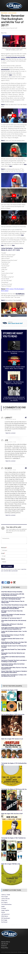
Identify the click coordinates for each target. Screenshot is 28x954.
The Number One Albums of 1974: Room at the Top (13, 789)
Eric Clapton (4, 902)
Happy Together (5, 910)
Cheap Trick (4, 900)
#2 (26, 468)
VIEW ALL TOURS (5, 894)
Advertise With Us (5, 941)
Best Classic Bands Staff (10, 28)
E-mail (3, 553)
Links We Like (4, 943)
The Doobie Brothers (6, 904)
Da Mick (8, 468)
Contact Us (4, 945)
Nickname (4, 547)
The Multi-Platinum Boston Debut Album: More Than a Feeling (14, 367)
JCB (6, 440)
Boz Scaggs (4, 920)
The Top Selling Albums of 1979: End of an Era (12, 714)
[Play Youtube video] (14, 115)
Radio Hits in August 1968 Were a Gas (10, 864)
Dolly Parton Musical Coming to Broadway (14, 352)
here (22, 235)
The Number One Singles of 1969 (9, 690)
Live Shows (12, 13)
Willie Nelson (4, 916)
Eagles (3, 906)
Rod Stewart (4, 922)
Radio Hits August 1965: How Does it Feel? (12, 813)
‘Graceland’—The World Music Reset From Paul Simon (14, 382)
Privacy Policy (4, 947)
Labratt (8, 418)
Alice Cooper (4, 896)
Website (3, 559)
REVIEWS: (4, 13)
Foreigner (3, 908)
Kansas (3, 912)
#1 (26, 417)
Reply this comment (10, 433)
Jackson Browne (5, 898)
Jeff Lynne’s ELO (5, 914)
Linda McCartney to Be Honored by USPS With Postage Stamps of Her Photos (14, 398)
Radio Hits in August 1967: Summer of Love (12, 738)
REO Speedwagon (5, 918)
